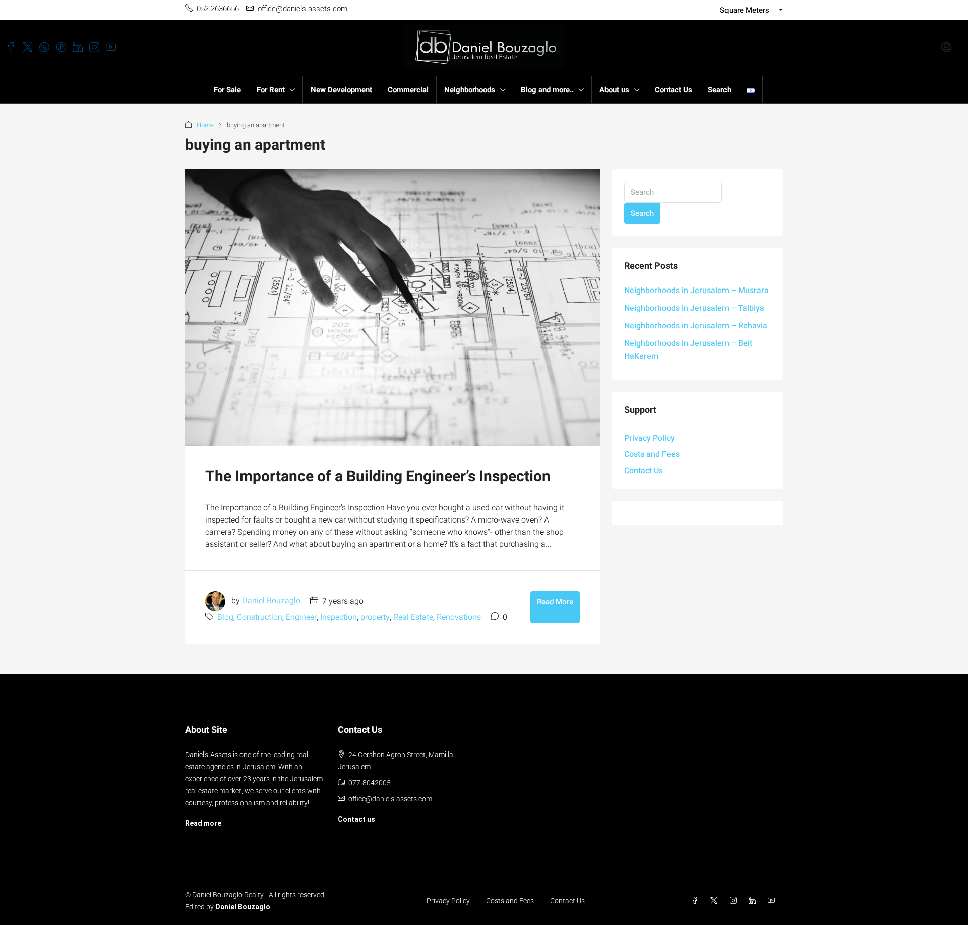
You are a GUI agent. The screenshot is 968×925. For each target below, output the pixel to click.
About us (614, 89)
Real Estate (413, 617)
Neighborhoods (469, 89)
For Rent (271, 89)
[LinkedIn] (754, 901)
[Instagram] (735, 901)
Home (205, 125)
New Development (341, 89)
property (375, 617)
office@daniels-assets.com (390, 799)
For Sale (227, 89)
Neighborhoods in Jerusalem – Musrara (696, 290)
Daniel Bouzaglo (271, 601)
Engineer (301, 617)
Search (719, 89)
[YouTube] (773, 901)
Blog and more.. (547, 89)
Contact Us (673, 89)
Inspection (338, 617)
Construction (259, 617)
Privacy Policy (649, 438)
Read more (203, 823)
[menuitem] (946, 48)
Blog (225, 617)
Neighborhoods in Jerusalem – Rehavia (695, 326)
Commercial (408, 89)
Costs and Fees (652, 454)
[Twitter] (715, 901)
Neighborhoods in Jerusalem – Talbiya (694, 308)
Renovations (459, 617)
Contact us (356, 819)
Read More (555, 601)
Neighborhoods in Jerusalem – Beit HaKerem (688, 349)
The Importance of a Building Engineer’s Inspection (378, 477)
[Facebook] (696, 901)
